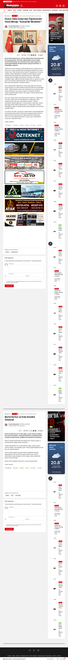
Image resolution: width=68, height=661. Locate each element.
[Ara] (57, 5)
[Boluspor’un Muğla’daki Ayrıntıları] (56, 230)
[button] (60, 5)
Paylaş (63, 658)
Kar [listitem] (12, 495)
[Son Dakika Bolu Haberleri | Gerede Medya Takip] (11, 5)
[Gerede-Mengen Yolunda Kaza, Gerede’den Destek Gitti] (56, 189)
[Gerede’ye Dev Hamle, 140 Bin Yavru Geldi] (56, 169)
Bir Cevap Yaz (9, 258)
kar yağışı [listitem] (18, 495)
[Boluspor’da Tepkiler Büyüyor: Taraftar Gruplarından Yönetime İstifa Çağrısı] (56, 426)
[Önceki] (50, 28)
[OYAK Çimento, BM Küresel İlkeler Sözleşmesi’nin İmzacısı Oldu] (56, 149)
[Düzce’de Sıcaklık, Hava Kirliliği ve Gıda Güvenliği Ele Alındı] (56, 90)
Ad (6, 275)
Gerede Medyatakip (13, 26)
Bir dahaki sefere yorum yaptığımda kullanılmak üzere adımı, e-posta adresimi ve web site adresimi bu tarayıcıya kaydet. (24, 282)
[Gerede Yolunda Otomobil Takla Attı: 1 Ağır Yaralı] (56, 210)
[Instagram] (38, 650)
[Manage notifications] (65, 658)
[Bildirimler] (63, 5)
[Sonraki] (63, 28)
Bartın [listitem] (7, 495)
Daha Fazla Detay (56, 74)
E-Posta (27, 275)
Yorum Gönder (9, 285)
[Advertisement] (24, 236)
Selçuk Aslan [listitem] (14, 252)
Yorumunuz (11, 263)
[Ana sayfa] (4, 10)
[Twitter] (34, 650)
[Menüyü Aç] (21, 5)
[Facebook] (29, 650)
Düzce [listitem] (7, 252)
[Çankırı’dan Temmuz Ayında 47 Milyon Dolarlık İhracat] (56, 129)
